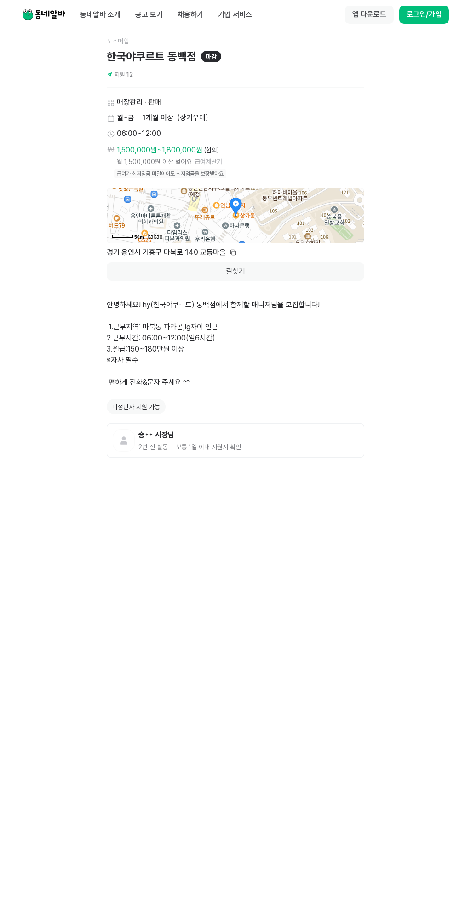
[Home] (43, 14)
